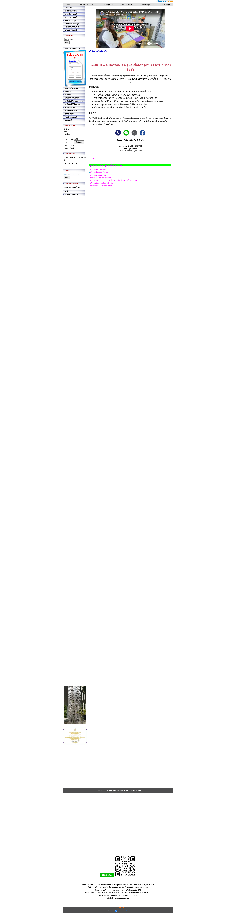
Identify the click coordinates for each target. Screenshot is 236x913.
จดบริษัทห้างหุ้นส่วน (86, 5)
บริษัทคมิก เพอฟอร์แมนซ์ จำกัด (101, 183)
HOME (67, 4)
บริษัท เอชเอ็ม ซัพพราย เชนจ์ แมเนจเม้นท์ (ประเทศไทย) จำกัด (113, 180)
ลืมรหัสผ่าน (69, 145)
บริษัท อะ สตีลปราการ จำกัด (100, 178)
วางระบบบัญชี (127, 5)
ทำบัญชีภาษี (108, 5)
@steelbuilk (133, 148)
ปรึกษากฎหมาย (148, 5)
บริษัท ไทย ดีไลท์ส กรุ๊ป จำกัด (101, 186)
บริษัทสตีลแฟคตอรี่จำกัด (99, 172)
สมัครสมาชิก (70, 148)
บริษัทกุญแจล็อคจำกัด (98, 175)
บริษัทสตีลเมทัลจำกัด (98, 169)
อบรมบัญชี (166, 5)
